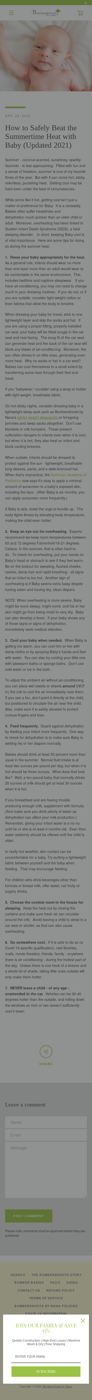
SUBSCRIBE (46, 1371)
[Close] (83, 1321)
